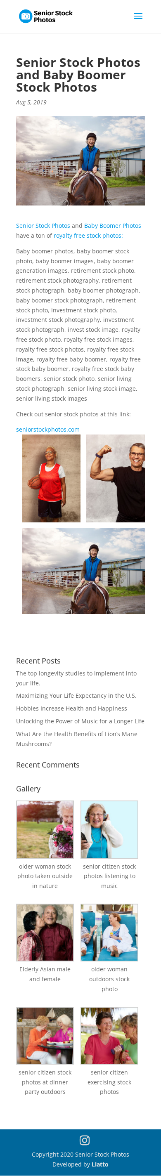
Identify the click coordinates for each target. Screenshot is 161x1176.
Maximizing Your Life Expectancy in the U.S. (76, 695)
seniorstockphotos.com (48, 429)
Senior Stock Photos (44, 225)
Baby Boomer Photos (112, 225)
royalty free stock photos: (88, 235)
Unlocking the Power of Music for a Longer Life (80, 721)
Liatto (100, 1164)
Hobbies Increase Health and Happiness (71, 708)
